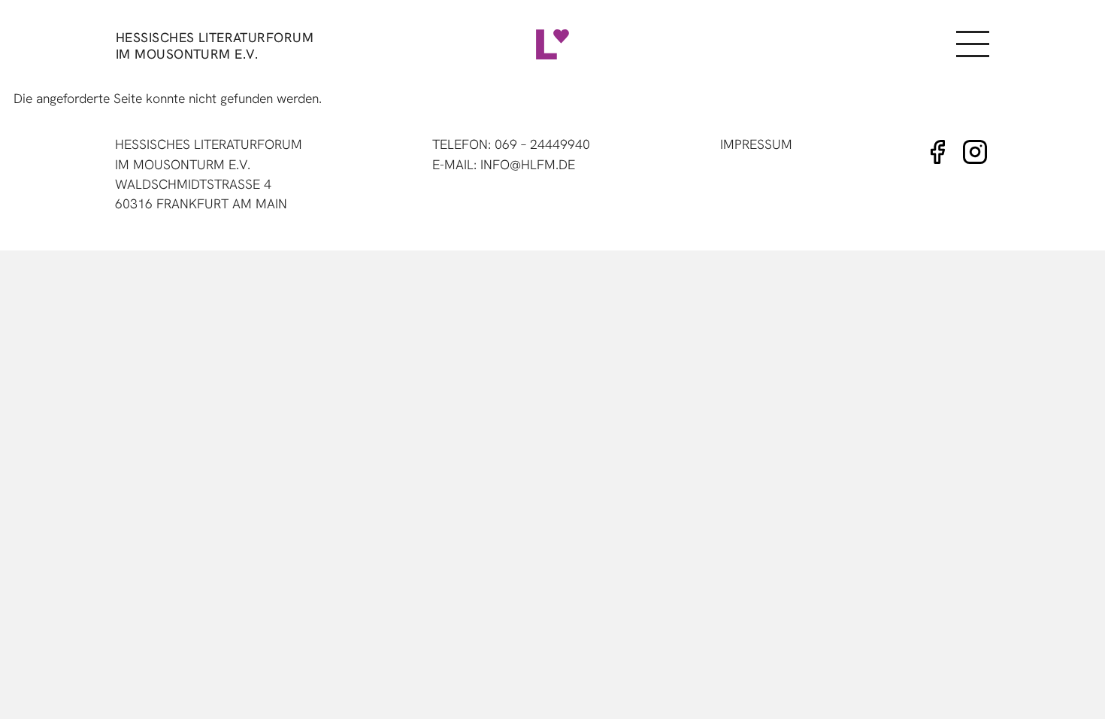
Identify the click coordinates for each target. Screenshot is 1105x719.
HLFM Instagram (975, 152)
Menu (972, 44)
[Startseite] (552, 44)
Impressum (756, 144)
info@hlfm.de (527, 164)
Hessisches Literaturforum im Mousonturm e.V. (214, 45)
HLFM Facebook (937, 152)
